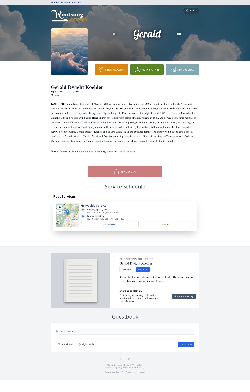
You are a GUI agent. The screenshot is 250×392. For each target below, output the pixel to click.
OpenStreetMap (128, 372)
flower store (129, 151)
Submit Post (186, 344)
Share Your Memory (183, 296)
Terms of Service (133, 367)
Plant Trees (166, 224)
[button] (67, 212)
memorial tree (86, 151)
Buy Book (142, 269)
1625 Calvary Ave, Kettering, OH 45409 (105, 218)
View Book (127, 269)
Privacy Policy (116, 367)
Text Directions (109, 224)
